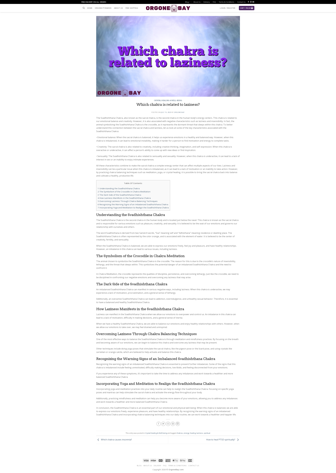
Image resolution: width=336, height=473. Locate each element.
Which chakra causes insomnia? (116, 439)
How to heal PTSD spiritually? (221, 439)
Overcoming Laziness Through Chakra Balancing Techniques (128, 201)
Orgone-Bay (179, 112)
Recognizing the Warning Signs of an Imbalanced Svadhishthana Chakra (133, 204)
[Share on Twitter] (163, 424)
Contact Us (241, 2)
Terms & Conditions (226, 2)
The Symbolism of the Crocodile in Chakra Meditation (124, 191)
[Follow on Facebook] (248, 2)
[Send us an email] (253, 2)
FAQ (214, 2)
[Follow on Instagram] (251, 2)
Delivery (206, 2)
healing (193, 433)
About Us (197, 2)
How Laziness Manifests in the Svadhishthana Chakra (124, 198)
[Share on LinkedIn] (177, 424)
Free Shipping (131, 8)
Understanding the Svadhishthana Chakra (119, 188)
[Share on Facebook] (158, 424)
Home (89, 8)
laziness (199, 433)
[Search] (83, 8)
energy (186, 433)
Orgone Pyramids (103, 8)
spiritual (207, 433)
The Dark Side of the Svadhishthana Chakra (119, 195)
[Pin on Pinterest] (173, 424)
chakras (180, 433)
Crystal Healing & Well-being (168, 100)
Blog (187, 2)
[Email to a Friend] (168, 424)
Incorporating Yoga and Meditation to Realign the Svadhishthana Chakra (133, 207)
